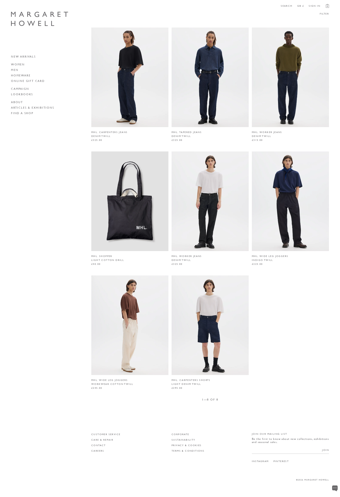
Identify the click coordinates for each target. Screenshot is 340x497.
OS (99, 243)
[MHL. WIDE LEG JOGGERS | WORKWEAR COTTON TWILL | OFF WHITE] (129, 325)
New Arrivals (23, 56)
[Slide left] (95, 77)
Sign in (314, 6)
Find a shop (22, 113)
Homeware (20, 75)
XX (217, 243)
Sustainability (183, 439)
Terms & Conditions (188, 450)
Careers (97, 450)
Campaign (20, 88)
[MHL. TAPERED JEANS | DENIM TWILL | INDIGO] (210, 77)
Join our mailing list (269, 433)
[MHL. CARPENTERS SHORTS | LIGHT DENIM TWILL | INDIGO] (210, 325)
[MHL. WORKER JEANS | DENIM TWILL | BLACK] (210, 201)
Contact (98, 445)
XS (260, 243)
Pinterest (281, 461)
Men (14, 69)
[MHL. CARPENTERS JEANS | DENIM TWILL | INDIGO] (129, 77)
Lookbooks (22, 94)
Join (325, 449)
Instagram (260, 461)
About (17, 102)
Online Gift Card (28, 81)
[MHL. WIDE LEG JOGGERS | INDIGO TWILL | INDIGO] (290, 201)
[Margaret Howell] (39, 19)
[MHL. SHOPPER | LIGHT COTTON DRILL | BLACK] (129, 201)
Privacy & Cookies (187, 445)
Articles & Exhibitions (32, 107)
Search (286, 6)
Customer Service (105, 434)
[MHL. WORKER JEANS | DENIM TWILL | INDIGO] (290, 77)
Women (18, 64)
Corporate (180, 434)
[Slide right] (164, 77)
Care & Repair (102, 439)
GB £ (300, 6)
